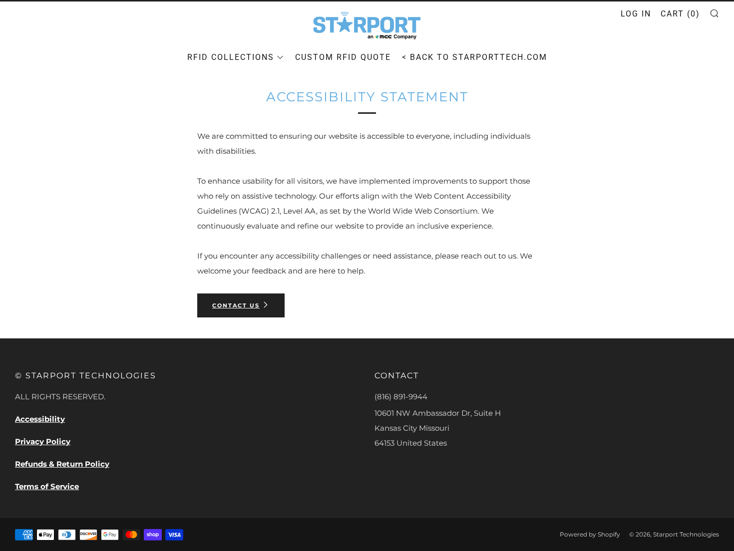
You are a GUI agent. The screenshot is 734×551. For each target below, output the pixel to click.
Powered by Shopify (590, 534)
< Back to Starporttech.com (474, 57)
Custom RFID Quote (343, 57)
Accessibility (40, 419)
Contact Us (236, 305)
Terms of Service (47, 486)
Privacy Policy (42, 441)
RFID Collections (230, 57)
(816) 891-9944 (400, 396)
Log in (636, 13)
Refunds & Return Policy (62, 464)
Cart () (680, 13)
